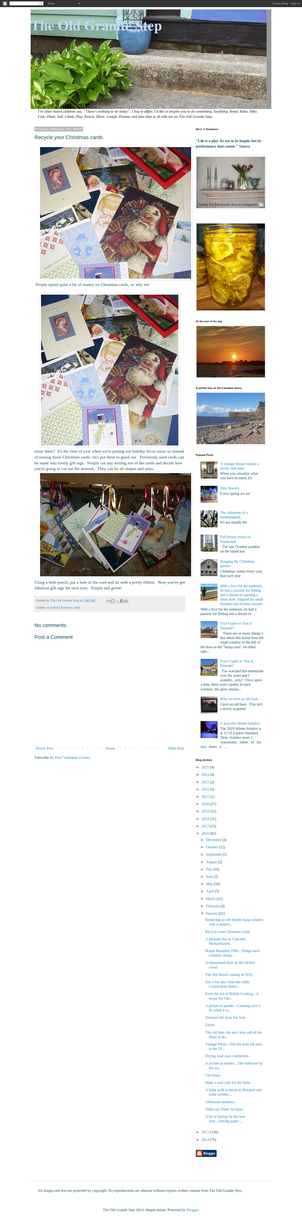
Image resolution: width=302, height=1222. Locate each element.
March (211, 899)
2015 (205, 1132)
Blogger (192, 1210)
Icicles (210, 1025)
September (214, 854)
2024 (205, 774)
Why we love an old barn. (239, 699)
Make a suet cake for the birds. (228, 1083)
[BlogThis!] (112, 601)
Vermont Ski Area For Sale (225, 1018)
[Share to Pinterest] (126, 601)
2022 (205, 789)
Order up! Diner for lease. (224, 1109)
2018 (205, 819)
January (212, 913)
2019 (205, 811)
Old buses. (213, 1075)
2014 (205, 1140)
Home (110, 748)
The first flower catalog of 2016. (229, 975)
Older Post (176, 748)
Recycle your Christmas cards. (228, 932)
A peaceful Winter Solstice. (240, 723)
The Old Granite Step (96, 25)
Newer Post (44, 748)
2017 (205, 826)
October (212, 847)
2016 (205, 833)
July (209, 869)
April (210, 891)
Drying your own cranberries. (227, 1056)
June (210, 877)
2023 (205, 782)
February (213, 906)
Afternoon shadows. (220, 1102)
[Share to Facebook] (121, 601)
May (210, 884)
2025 (205, 767)
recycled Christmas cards (63, 607)
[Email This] (108, 601)
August (212, 862)
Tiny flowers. (230, 488)
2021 (205, 797)
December (214, 840)
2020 (205, 804)
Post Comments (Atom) (72, 757)
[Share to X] (117, 601)
